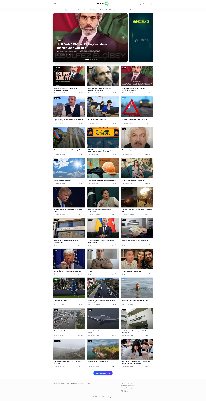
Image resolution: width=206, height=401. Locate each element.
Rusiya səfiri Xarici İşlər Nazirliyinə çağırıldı (67, 150)
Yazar (126, 9)
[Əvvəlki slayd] (57, 38)
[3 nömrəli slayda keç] (89, 59)
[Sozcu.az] (103, 3)
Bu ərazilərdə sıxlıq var (61, 331)
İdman (73, 9)
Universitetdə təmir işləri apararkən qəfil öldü (102, 180)
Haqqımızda (90, 383)
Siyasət (67, 9)
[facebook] (122, 391)
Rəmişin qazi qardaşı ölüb (130, 150)
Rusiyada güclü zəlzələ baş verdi (98, 362)
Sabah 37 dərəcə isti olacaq (62, 180)
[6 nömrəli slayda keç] (96, 59)
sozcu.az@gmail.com (128, 385)
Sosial (120, 9)
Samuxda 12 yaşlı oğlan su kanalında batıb (135, 300)
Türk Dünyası (94, 9)
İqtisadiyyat (112, 9)
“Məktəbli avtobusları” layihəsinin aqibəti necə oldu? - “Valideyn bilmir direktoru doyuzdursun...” (102, 151)
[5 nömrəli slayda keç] (94, 59)
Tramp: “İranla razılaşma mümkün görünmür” (68, 271)
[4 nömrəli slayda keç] (92, 59)
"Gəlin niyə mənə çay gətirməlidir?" (133, 271)
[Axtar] (147, 3)
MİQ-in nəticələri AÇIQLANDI (97, 119)
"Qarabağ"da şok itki (60, 300)
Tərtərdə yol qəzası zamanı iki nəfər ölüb (134, 119)
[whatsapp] (128, 391)
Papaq (90, 271)
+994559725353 (127, 383)
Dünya (132, 9)
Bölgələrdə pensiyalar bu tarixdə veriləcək (135, 240)
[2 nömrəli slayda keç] (85, 59)
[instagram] (125, 391)
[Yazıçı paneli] (151, 3)
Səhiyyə (139, 9)
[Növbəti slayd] (123, 38)
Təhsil (86, 9)
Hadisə (80, 9)
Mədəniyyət (103, 9)
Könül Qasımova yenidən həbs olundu (133, 180)
